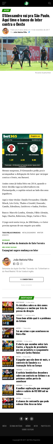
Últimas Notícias (16, 426)
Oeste (6, 235)
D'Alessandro (29, 233)
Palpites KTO (45, 426)
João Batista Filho (20, 32)
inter (40, 233)
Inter (36, 426)
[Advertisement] (26, 103)
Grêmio (28, 426)
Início (4, 426)
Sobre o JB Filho (28, 429)
